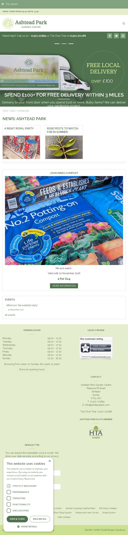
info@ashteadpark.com (97, 405)
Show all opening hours (32, 369)
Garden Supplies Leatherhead (80, 508)
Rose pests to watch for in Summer (62, 130)
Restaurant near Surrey (87, 512)
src (124, 23)
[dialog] (28, 495)
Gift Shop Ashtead (108, 508)
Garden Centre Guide (96, 530)
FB (109, 35)
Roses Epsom (109, 512)
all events (10, 315)
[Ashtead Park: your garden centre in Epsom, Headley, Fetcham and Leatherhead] (25, 23)
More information (64, 285)
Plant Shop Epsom (63, 512)
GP (123, 35)
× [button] (49, 461)
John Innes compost (64, 173)
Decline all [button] (39, 519)
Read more (29, 478)
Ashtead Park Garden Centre (96, 385)
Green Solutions (117, 530)
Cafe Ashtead (64, 517)
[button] (28, 526)
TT (116, 35)
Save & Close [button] (17, 519)
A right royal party (19, 128)
